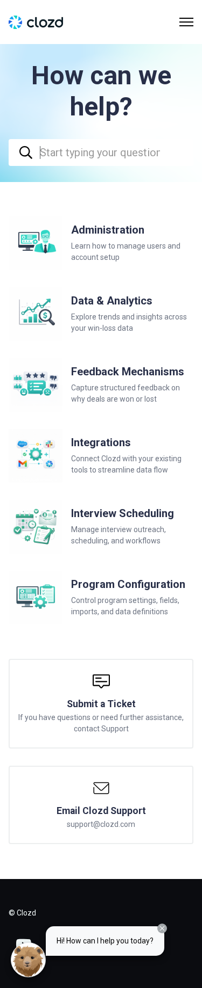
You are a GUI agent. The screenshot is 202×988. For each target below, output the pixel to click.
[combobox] (101, 152)
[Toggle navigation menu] (186, 22)
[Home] (36, 22)
